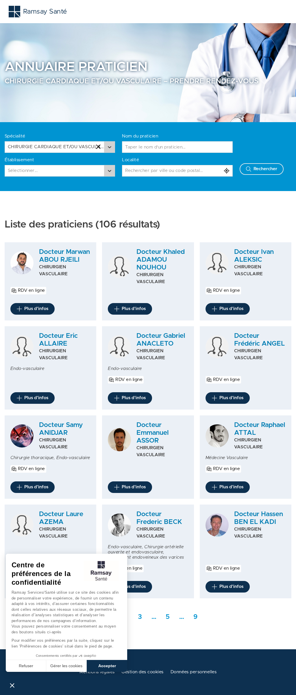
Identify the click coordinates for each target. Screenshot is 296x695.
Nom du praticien (140, 136)
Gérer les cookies (66, 665)
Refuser (26, 665)
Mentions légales (97, 672)
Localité (130, 160)
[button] (12, 685)
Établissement (19, 160)
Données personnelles (194, 672)
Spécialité (15, 136)
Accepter (107, 665)
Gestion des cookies (142, 672)
